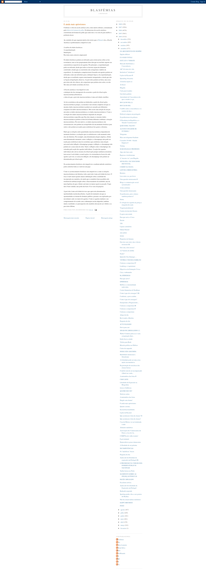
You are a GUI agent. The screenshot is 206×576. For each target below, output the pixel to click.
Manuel (100, 40)
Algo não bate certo (126, 152)
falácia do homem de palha (75, 30)
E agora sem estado (126, 214)
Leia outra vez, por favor (128, 176)
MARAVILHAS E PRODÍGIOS (129, 149)
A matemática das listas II (128, 376)
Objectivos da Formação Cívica (130, 269)
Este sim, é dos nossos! (127, 247)
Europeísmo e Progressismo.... (129, 302)
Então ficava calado (126, 339)
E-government (124, 439)
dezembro (124, 39)
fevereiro (124, 528)
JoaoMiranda (121, 553)
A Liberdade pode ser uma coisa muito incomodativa (130, 361)
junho (123, 516)
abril (122, 522)
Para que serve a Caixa (127, 217)
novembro (124, 42)
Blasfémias (103, 10)
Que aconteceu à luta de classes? (130, 419)
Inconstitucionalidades (127, 409)
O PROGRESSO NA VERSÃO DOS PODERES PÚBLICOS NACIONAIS (131, 465)
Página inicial (90, 218)
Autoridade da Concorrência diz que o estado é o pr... (130, 98)
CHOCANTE (124, 379)
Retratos (122, 173)
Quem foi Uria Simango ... (128, 257)
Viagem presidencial (126, 208)
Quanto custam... (125, 406)
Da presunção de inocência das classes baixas (130, 366)
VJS (121, 223)
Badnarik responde (126, 491)
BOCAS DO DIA (125, 105)
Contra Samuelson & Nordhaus (130, 290)
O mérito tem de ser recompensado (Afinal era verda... (131, 372)
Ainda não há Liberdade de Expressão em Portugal (128, 486)
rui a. (118, 564)
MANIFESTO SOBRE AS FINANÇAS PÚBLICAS (128, 475)
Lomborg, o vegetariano (127, 266)
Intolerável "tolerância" (127, 72)
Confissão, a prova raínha (128, 296)
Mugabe (122, 88)
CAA (118, 542)
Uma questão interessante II (129, 179)
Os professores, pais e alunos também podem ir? (129, 195)
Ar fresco (123, 85)
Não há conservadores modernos (130, 499)
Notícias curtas (124, 394)
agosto (123, 510)
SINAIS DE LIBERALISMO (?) (130, 330)
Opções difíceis (125, 54)
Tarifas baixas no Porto (127, 471)
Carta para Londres (126, 91)
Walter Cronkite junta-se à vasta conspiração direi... (130, 334)
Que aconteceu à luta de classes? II (131, 416)
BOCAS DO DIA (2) (126, 102)
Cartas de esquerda (126, 348)
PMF (118, 559)
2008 (120, 24)
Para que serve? (125, 278)
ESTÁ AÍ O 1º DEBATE (127, 60)
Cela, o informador (126, 272)
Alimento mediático (126, 427)
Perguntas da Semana (127, 239)
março (123, 525)
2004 (120, 36)
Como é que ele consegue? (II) (129, 293)
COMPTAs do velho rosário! (129, 436)
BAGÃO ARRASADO (127, 479)
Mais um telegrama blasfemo (129, 137)
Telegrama (123, 134)
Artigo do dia (124, 315)
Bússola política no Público (129, 345)
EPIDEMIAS (124, 282)
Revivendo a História (127, 318)
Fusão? (122, 254)
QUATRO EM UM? (126, 391)
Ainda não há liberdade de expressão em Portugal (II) (129, 459)
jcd (118, 562)
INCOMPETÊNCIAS (126, 448)
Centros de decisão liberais (128, 211)
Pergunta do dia (125, 321)
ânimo (122, 236)
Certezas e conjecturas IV (128, 263)
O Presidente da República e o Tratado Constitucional (129, 121)
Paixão (122, 220)
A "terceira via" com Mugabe (129, 158)
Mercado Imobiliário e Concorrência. (127, 65)
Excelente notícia (125, 482)
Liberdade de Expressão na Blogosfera (128, 383)
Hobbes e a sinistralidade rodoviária (128, 286)
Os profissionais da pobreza (128, 117)
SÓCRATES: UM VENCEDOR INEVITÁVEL (130, 162)
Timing (122, 146)
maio (122, 519)
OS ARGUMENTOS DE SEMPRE (131, 51)
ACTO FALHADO (125, 324)
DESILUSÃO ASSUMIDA (128, 351)
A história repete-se (126, 81)
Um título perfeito (125, 94)
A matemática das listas (127, 397)
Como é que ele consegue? (128, 299)
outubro (123, 45)
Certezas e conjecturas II (128, 309)
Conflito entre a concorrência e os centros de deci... (131, 110)
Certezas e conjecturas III (128, 306)
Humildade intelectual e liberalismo (127, 355)
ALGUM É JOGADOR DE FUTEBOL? (128, 130)
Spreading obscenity (126, 78)
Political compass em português (130, 114)
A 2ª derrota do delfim (127, 251)
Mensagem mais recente (71, 218)
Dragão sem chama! (126, 400)
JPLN (118, 551)
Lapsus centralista (125, 226)
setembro (124, 48)
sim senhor (123, 233)
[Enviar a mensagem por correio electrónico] (96, 209)
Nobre (122, 199)
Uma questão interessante (128, 191)
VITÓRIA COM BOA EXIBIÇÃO (130, 260)
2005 (120, 33)
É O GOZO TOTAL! (126, 57)
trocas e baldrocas (125, 388)
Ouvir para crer (124, 327)
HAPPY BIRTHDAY (126, 503)
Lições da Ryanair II (126, 75)
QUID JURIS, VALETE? (127, 126)
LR (118, 556)
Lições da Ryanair (126, 413)
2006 (120, 30)
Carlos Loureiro (122, 545)
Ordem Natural (124, 230)
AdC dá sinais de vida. (127, 69)
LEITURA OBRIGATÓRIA (128, 170)
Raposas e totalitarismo (127, 155)
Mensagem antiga (107, 218)
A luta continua (125, 188)
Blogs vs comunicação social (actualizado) (129, 183)
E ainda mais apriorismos (128, 403)
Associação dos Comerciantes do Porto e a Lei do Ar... (130, 431)
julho (122, 513)
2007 (120, 27)
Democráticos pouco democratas (130, 442)
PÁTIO (122, 506)
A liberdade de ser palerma (128, 445)
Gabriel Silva (121, 548)
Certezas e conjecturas (127, 312)
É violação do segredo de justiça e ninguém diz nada (131, 203)
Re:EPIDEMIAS (125, 275)
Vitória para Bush (125, 342)
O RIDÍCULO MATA (126, 167)
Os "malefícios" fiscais (127, 451)
